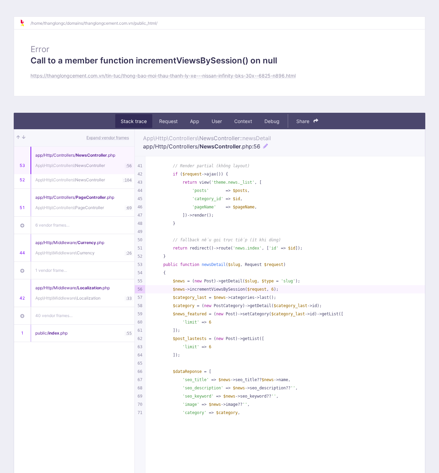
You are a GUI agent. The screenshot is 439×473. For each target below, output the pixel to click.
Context (243, 121)
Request (168, 121)
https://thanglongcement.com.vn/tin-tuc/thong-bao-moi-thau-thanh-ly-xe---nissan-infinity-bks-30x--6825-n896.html (163, 75)
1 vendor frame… (51, 270)
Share (303, 121)
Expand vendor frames (107, 137)
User (217, 121)
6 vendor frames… (52, 225)
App (194, 121)
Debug (272, 121)
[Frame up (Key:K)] (18, 138)
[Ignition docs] (25, 23)
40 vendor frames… (54, 315)
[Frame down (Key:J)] (24, 138)
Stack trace (134, 121)
